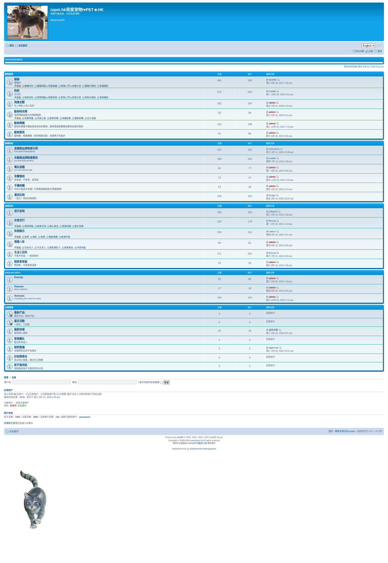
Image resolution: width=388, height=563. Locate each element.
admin (272, 103)
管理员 (13, 405)
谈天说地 (19, 210)
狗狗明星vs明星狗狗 (47, 97)
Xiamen (19, 286)
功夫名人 (28, 247)
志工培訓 (91, 118)
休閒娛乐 (19, 230)
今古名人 (41, 247)
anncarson (274, 149)
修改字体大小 (379, 45)
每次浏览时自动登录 (149, 382)
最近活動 (19, 320)
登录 (379, 51)
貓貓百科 (28, 86)
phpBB (180, 437)
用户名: (7, 382)
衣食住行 (19, 220)
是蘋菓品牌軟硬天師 (26, 148)
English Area (12, 273)
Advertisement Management (203, 449)
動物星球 (9, 74)
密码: (74, 382)
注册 (371, 51)
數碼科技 (9, 143)
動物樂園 (19, 123)
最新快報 (19, 329)
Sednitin (273, 79)
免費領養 (28, 118)
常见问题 (359, 51)
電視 (43, 237)
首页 (11, 45)
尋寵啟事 (66, 118)
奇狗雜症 (103, 97)
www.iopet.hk (196, 440)
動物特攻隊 (20, 111)
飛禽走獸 (19, 102)
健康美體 (53, 237)
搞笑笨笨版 (20, 261)
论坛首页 (22, 45)
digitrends (273, 347)
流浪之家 (41, 118)
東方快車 (79, 226)
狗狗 (16, 90)
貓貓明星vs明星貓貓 (47, 86)
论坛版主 (22, 405)
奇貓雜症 (103, 86)
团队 (331, 431)
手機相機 (19, 185)
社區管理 (9, 307)
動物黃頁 (19, 132)
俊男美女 (68, 247)
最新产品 (19, 312)
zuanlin (272, 91)
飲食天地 (41, 226)
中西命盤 (81, 247)
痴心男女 (54, 226)
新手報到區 (20, 364)
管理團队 (19, 338)
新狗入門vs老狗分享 (71, 97)
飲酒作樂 (65, 237)
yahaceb (273, 211)
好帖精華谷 (20, 356)
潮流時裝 (28, 226)
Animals (19, 295)
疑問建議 (19, 347)
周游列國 (66, 226)
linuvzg (272, 221)
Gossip (18, 277)
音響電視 (19, 176)
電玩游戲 (19, 166)
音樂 (26, 237)
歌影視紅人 (55, 247)
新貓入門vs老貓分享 (71, 86)
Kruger (272, 195)
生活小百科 (20, 252)
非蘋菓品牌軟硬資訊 (26, 157)
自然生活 (9, 206)
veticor (272, 231)
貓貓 (16, 79)
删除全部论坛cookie (345, 431)
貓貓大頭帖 (90, 86)
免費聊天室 (9, 423)
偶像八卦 (19, 241)
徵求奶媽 (54, 118)
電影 (35, 237)
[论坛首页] (28, 21)
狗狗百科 (28, 97)
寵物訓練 (79, 118)
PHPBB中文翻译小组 (197, 443)
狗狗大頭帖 (90, 97)
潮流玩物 (19, 194)
